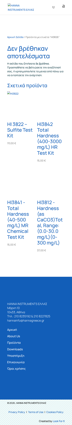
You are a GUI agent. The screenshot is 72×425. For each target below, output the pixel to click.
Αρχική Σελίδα (15, 37)
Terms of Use (35, 412)
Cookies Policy (55, 412)
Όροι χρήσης (16, 369)
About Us (13, 336)
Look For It (59, 421)
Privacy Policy (16, 412)
